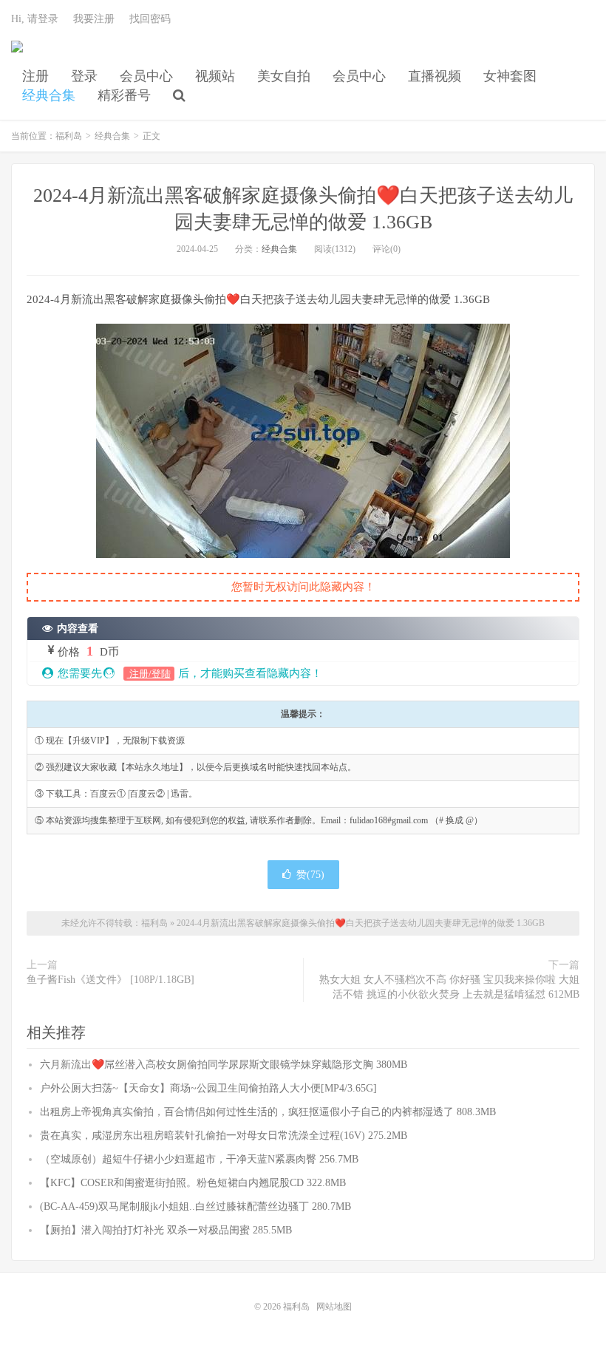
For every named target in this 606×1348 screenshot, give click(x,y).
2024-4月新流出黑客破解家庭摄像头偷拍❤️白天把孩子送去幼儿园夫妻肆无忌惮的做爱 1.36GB (361, 923)
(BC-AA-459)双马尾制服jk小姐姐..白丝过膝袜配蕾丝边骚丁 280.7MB (195, 1206)
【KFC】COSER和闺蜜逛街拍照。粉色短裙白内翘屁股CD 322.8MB (193, 1182)
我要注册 (94, 18)
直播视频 (434, 76)
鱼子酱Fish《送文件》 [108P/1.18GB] (110, 979)
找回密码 (150, 18)
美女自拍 (283, 76)
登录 (84, 76)
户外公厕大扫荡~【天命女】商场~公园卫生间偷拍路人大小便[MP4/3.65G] (208, 1088)
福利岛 (17, 52)
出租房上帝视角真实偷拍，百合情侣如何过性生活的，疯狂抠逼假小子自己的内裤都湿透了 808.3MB (268, 1111)
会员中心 (146, 76)
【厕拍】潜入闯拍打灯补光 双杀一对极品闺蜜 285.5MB (166, 1230)
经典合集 (48, 95)
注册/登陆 (149, 673)
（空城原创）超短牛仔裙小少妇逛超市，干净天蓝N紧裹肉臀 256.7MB (199, 1159)
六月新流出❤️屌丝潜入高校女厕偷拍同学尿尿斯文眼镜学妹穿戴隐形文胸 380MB (223, 1064)
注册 (35, 76)
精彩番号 (124, 95)
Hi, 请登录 (34, 18)
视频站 (215, 76)
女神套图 (510, 76)
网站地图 (334, 1306)
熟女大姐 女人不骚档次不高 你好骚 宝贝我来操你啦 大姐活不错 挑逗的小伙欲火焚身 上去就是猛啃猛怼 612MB (449, 987)
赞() (310, 874)
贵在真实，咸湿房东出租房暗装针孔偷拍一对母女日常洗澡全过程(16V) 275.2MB (223, 1135)
